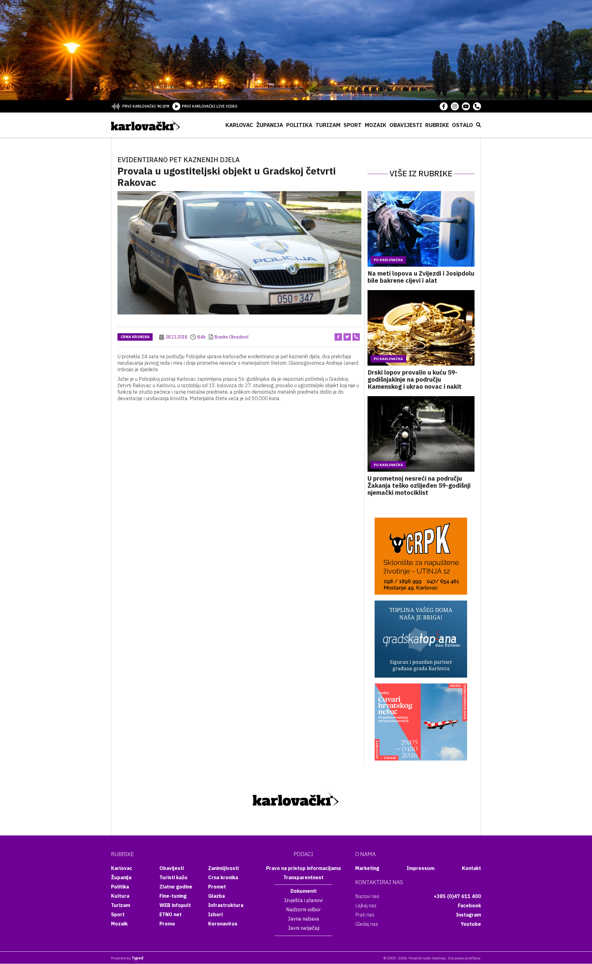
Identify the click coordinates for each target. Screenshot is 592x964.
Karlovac (239, 125)
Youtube (471, 924)
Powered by (127, 958)
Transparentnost (303, 877)
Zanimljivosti (223, 868)
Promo (167, 924)
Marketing (367, 868)
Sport (352, 125)
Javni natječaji (303, 928)
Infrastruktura (225, 905)
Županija (269, 125)
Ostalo (462, 125)
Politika (299, 125)
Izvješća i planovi (303, 900)
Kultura (120, 896)
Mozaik (375, 125)
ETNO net (170, 914)
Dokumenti (303, 891)
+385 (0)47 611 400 (457, 896)
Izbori (215, 914)
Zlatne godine (175, 887)
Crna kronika (135, 336)
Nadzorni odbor (303, 909)
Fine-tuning (173, 896)
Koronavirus (222, 924)
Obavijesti (405, 125)
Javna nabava (303, 919)
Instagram (468, 915)
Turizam (327, 125)
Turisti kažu (173, 877)
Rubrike (437, 125)
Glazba (216, 896)
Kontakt (471, 868)
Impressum (420, 868)
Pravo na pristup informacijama (303, 868)
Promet (217, 887)
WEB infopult (175, 905)
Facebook (469, 905)
